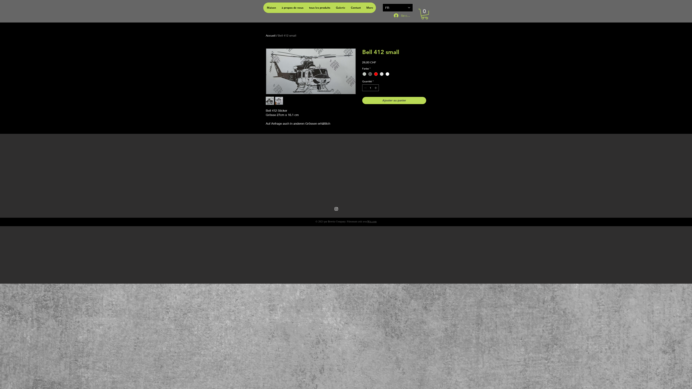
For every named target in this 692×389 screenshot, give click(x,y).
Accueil (271, 35)
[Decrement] (365, 88)
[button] (424, 14)
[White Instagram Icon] (336, 209)
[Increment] (376, 88)
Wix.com (372, 221)
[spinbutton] (370, 88)
